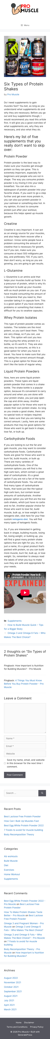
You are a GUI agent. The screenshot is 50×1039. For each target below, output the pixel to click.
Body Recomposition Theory (19, 834)
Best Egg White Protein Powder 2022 (24, 825)
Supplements (15, 621)
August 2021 (10, 996)
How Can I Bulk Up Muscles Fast (21, 821)
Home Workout (12, 874)
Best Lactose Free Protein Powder (22, 816)
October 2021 (11, 987)
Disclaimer (29, 1022)
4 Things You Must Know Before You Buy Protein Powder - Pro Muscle (24, 684)
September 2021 (13, 991)
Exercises (9, 870)
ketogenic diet (20, 519)
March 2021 (10, 1009)
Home (18, 1022)
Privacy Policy (36, 1027)
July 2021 (9, 1000)
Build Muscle (11, 861)
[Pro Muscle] (25, 8)
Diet (6, 865)
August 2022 (11, 978)
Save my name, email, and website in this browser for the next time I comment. (26, 763)
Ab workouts (11, 856)
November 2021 (12, 982)
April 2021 (9, 1005)
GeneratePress (25, 1035)
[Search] (42, 793)
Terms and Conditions (17, 1027)
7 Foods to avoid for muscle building (23, 830)
